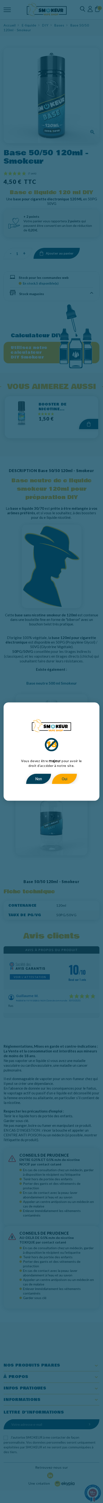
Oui (64, 778)
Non (38, 778)
